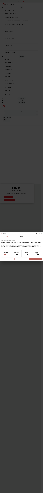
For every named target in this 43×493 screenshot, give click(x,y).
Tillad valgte (21, 258)
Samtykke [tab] (7, 236)
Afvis (8, 258)
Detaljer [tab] (21, 236)
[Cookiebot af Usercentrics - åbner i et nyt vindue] (37, 233)
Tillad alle (35, 258)
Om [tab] (35, 236)
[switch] (16, 254)
